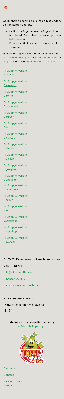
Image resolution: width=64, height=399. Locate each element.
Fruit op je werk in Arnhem (15, 72)
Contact (9, 374)
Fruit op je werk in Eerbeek (15, 114)
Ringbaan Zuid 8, (14, 278)
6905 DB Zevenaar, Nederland (22, 285)
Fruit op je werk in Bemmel (15, 93)
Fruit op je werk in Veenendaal (15, 218)
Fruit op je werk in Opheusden (15, 177)
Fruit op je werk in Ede (15, 125)
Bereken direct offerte (13, 383)
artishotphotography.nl (32, 326)
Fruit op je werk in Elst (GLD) (15, 135)
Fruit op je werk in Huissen (15, 156)
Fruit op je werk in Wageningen (15, 229)
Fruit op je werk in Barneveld (15, 83)
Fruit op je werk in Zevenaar (15, 239)
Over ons (9, 368)
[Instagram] (10, 310)
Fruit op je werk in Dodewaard (15, 104)
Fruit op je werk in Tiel (15, 208)
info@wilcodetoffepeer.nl (19, 272)
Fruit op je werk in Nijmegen (15, 167)
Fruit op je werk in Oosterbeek (15, 187)
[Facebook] (5, 310)
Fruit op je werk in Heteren (15, 146)
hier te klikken (12, 57)
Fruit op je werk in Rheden (15, 197)
